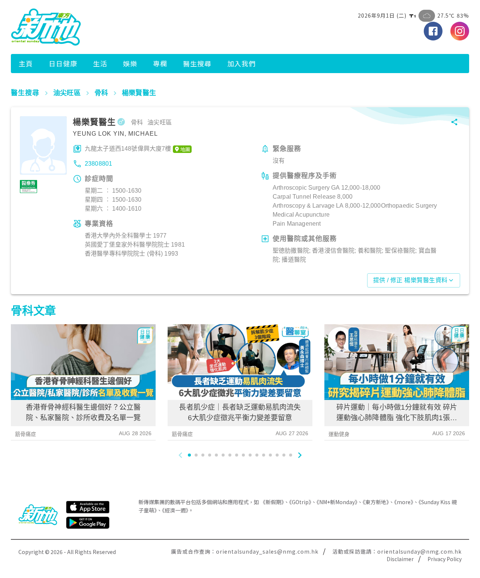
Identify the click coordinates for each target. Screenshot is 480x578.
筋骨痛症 (25, 434)
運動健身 (339, 434)
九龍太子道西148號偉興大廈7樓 (128, 148)
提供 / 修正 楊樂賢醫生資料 (410, 280)
